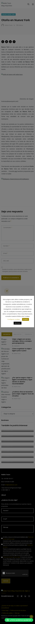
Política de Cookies (23, 316)
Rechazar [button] (17, 323)
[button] (19, 620)
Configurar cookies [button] (13, 319)
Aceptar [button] (25, 319)
